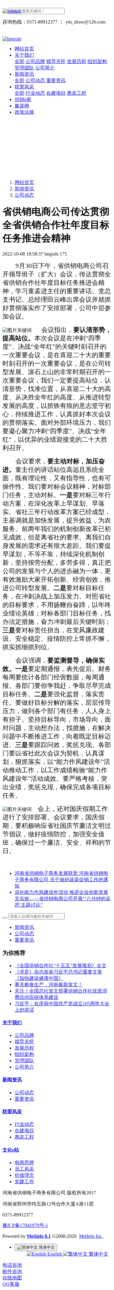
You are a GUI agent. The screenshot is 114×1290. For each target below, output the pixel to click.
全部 (19, 61)
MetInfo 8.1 (39, 1236)
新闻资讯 (24, 188)
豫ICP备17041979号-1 (25, 1225)
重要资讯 (24, 939)
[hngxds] (57, 11)
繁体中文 (98, 1254)
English (54, 1254)
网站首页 (24, 48)
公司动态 (24, 195)
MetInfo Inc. (91, 1236)
